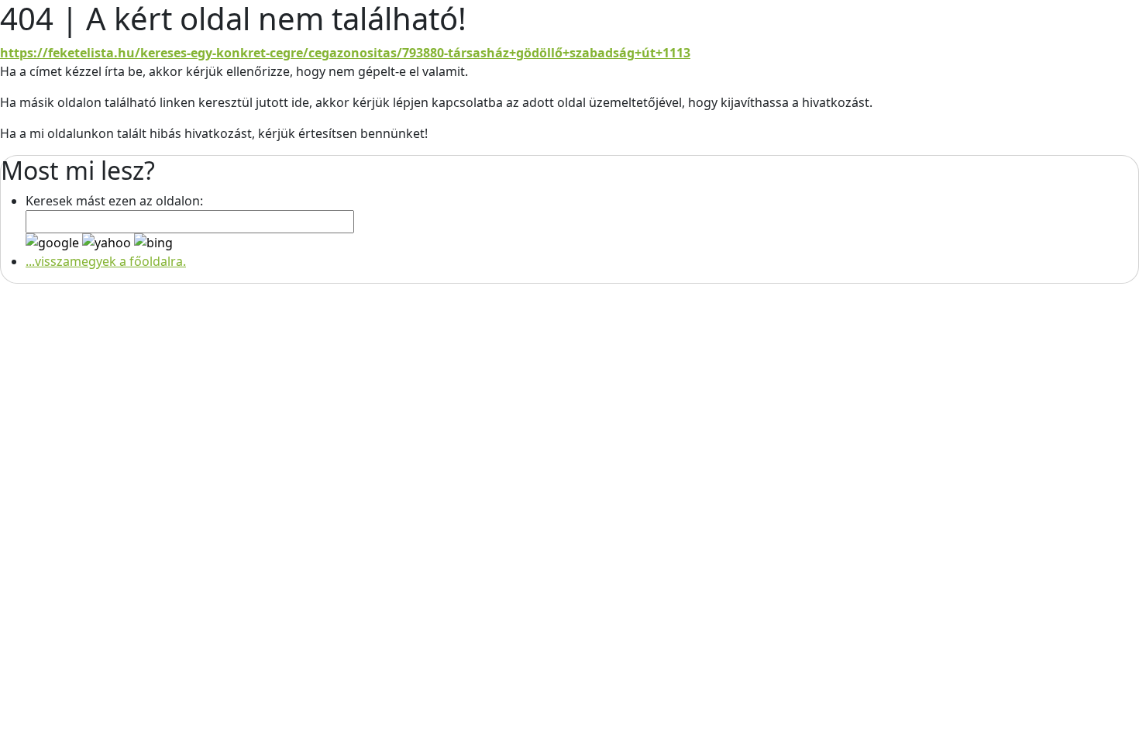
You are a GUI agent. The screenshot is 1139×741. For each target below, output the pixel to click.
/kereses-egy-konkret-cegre (219, 52)
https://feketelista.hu (67, 52)
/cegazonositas (350, 52)
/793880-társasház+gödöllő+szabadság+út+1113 (543, 52)
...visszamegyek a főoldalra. (106, 261)
